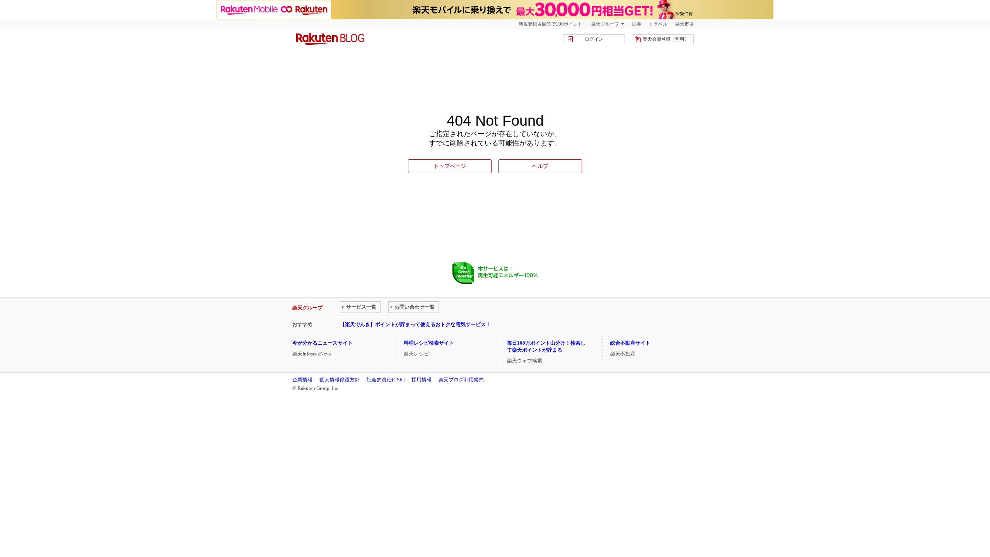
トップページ (450, 166)
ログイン (594, 39)
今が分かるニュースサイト (322, 343)
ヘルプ (540, 166)
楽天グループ (605, 24)
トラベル (658, 24)
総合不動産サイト (630, 343)
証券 (636, 24)
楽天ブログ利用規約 (461, 380)
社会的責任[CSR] (386, 380)
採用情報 (421, 380)
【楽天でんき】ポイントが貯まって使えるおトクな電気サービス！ (415, 324)
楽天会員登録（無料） (666, 39)
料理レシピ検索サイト (429, 343)
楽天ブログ (330, 39)
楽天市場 (684, 24)
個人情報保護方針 (339, 380)
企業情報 (302, 380)
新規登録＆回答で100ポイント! (551, 24)
